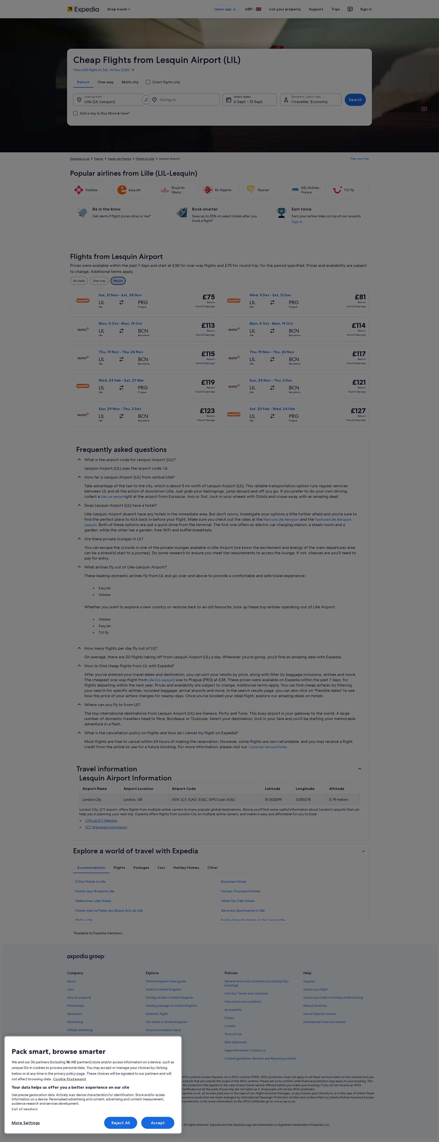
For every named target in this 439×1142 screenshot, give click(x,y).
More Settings (26, 1122)
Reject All (121, 1122)
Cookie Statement (69, 1079)
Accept (158, 1122)
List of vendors (25, 1109)
